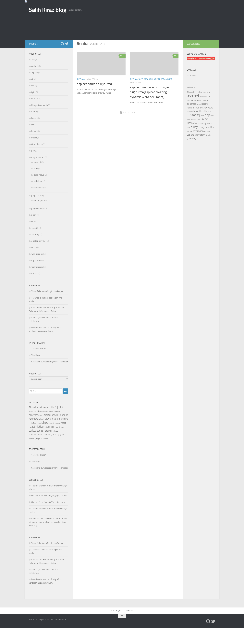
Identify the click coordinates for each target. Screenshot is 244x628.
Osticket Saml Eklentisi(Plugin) (44, 495)
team (57, 427)
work (44, 435)
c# (83, 79)
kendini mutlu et (60, 414)
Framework (50, 411)
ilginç (33, 92)
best (30, 411)
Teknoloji (35, 234)
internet (34, 98)
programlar (36, 195)
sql (32, 221)
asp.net (34, 72)
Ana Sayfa (116, 610)
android (34, 66)
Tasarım (35, 228)
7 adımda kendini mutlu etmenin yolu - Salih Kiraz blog (48, 522)
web (40, 435)
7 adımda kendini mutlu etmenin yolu (47, 485)
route (46, 427)
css (32, 85)
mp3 (65, 418)
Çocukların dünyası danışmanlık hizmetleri (49, 361)
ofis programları (147, 79)
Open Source (37, 144)
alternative (39, 407)
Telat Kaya (35, 355)
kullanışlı (41, 419)
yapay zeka (36, 260)
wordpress (38, 187)
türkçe (33, 430)
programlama (165, 79)
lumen (34, 131)
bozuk (34, 411)
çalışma (38, 438)
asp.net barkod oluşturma (94, 84)
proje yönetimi (37, 208)
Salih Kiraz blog (47, 9)
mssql (34, 137)
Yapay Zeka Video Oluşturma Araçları (47, 291)
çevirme (45, 439)
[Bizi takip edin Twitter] (66, 43)
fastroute (42, 411)
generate (33, 414)
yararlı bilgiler (37, 267)
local (54, 418)
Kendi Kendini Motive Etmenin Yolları (47, 518)
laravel (34, 118)
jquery (40, 415)
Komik (34, 111)
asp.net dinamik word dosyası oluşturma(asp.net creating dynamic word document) (150, 92)
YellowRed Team (38, 348)
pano (39, 423)
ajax (32, 408)
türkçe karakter (44, 430)
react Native (36, 426)
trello (62, 427)
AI (30, 407)
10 (124, 56)
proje (49, 423)
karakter (47, 414)
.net (79, 79)
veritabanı (37, 181)
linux (33, 124)
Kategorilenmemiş (39, 105)
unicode (55, 431)
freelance (57, 411)
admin (64, 495)
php (33, 150)
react (35, 168)
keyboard (33, 418)
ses (50, 426)
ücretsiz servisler (38, 241)
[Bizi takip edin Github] (62, 43)
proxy (33, 215)
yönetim (31, 439)
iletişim (192, 75)
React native (38, 175)
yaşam (34, 273)
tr (59, 427)
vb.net (34, 247)
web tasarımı (37, 254)
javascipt (37, 162)
